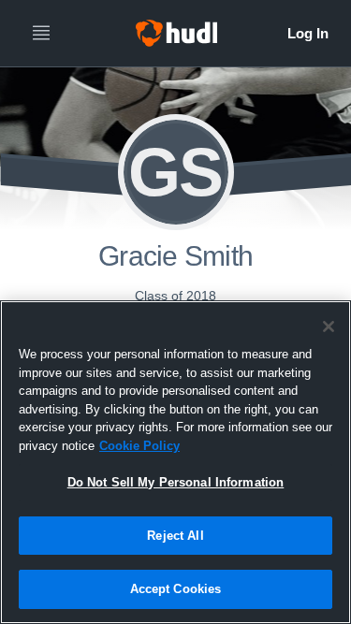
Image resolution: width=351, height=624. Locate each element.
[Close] (328, 326)
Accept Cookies (176, 589)
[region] (175, 462)
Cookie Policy (139, 446)
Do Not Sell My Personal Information (176, 482)
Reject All (175, 536)
